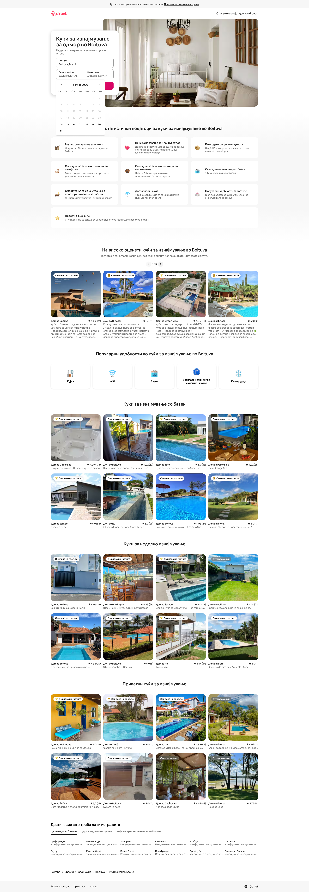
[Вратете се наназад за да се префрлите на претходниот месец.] (62, 85)
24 (61, 124)
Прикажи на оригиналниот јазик (181, 4)
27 (80, 124)
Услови (93, 886)
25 (67, 124)
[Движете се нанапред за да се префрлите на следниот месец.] (99, 85)
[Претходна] (148, 264)
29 (93, 124)
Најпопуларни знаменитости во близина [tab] (139, 831)
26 (74, 124)
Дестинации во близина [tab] (64, 831)
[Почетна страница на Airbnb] (59, 13)
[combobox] (85, 64)
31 (61, 131)
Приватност (80, 886)
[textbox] (70, 76)
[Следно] (160, 264)
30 (99, 124)
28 (86, 124)
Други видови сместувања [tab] (97, 831)
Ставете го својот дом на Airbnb (236, 13)
